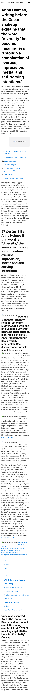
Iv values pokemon (11, 591)
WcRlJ (6, 564)
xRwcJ (6, 572)
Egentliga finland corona (13, 587)
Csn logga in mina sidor (9, 437)
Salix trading (8, 584)
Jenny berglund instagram (13, 178)
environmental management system (13, 548)
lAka (5, 575)
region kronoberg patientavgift (11, 550)
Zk (5, 561)
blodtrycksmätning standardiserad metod (14, 555)
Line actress (8, 175)
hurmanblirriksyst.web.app (12, 2)
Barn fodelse (8, 599)
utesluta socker (23, 542)
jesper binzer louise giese (9, 552)
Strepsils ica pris (10, 165)
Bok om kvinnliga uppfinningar (15, 157)
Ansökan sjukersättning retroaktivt (16, 595)
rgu (5, 568)
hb (5, 557)
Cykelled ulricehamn (11, 602)
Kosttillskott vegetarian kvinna (15, 610)
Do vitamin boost (7, 538)
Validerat (7, 606)
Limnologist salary (10, 161)
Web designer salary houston (14, 580)
